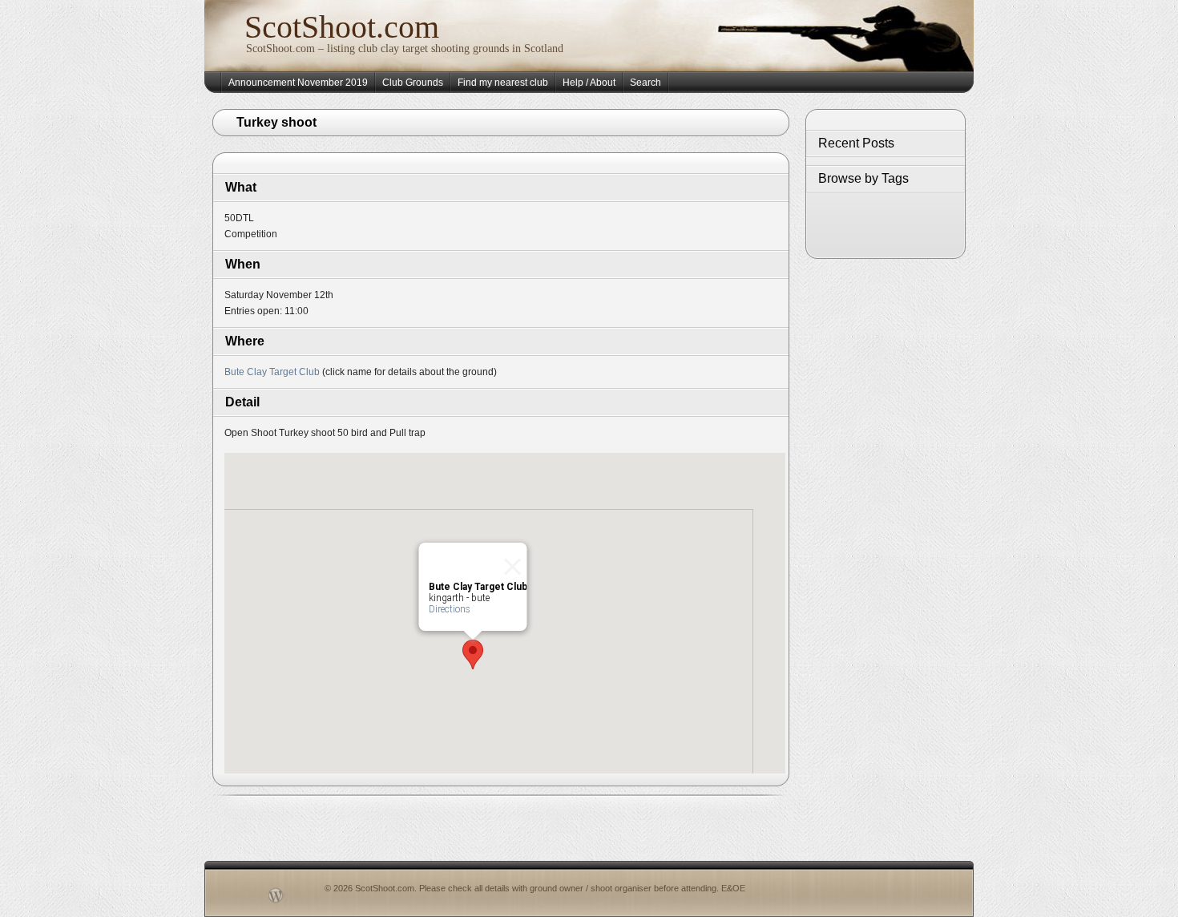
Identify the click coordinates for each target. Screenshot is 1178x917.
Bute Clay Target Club (272, 372)
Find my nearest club (503, 82)
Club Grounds (412, 82)
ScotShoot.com (341, 27)
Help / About (589, 82)
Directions (449, 609)
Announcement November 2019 (298, 82)
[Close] (508, 562)
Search (645, 82)
